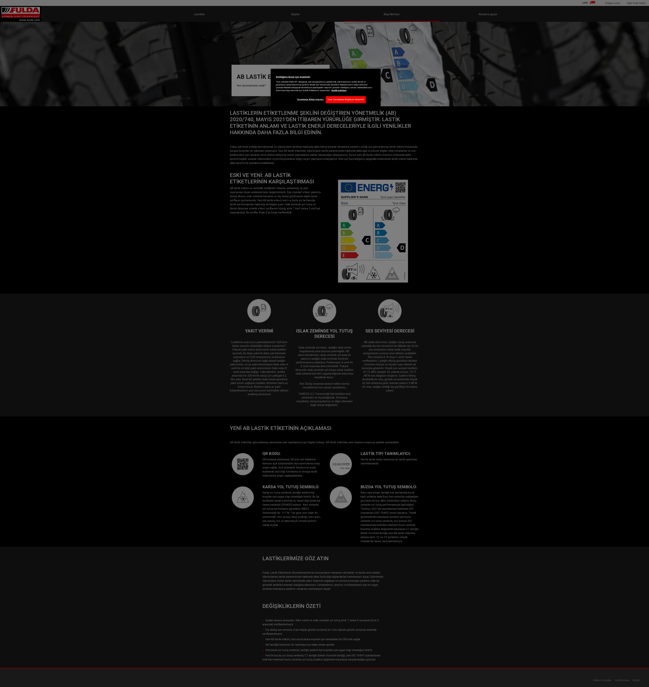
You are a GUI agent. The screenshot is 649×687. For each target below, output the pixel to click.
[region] (326, 89)
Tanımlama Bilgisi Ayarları (310, 99)
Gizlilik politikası (338, 90)
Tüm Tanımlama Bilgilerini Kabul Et (346, 99)
